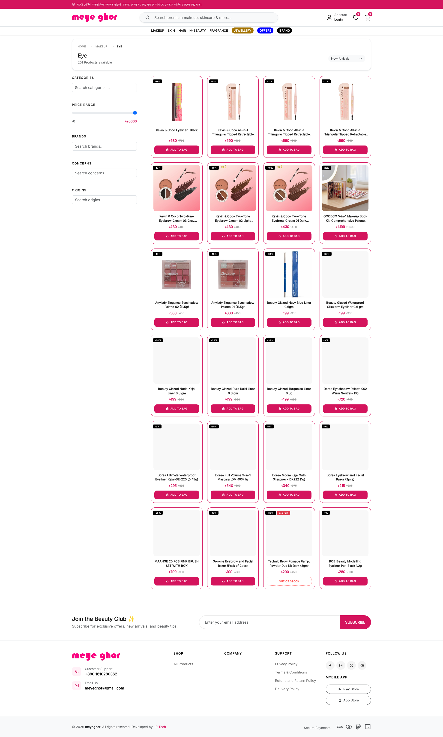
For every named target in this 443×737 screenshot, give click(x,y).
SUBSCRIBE (355, 622)
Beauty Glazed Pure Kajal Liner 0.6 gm (233, 391)
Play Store (350, 689)
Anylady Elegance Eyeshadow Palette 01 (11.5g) (232, 305)
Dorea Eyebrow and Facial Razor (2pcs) (345, 477)
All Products (183, 664)
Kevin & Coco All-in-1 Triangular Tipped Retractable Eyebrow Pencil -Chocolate (233, 132)
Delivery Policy (287, 689)
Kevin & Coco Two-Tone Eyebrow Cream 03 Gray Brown (176, 218)
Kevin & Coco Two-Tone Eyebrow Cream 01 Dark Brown (289, 218)
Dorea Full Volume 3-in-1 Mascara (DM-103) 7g (233, 477)
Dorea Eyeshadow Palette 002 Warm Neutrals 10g (345, 391)
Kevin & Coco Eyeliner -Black (177, 130)
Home (82, 46)
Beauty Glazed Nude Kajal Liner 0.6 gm (176, 391)
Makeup (102, 46)
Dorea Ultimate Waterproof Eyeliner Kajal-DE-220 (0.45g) (176, 477)
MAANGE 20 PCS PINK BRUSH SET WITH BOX (177, 563)
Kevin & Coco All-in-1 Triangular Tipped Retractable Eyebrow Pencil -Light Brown (345, 132)
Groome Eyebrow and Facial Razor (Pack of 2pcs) (233, 563)
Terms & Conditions (291, 672)
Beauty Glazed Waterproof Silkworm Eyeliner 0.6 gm (345, 305)
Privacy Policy (286, 664)
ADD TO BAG (178, 149)
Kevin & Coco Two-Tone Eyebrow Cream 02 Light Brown (233, 218)
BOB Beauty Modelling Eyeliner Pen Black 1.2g (345, 563)
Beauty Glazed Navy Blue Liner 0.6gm (289, 305)
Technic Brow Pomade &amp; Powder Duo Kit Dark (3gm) (289, 563)
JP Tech (160, 727)
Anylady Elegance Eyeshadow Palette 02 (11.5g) (176, 305)
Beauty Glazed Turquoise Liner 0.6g (289, 391)
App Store (350, 700)
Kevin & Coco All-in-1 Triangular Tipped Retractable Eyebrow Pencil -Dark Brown (289, 132)
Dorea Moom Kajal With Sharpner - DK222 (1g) (289, 477)
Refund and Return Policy (295, 681)
